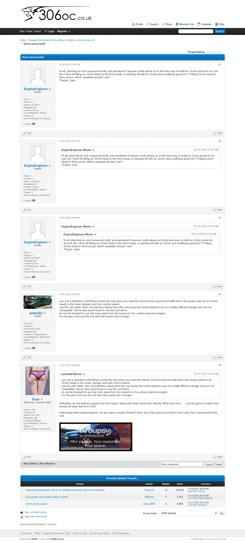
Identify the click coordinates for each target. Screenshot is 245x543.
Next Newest (47, 463)
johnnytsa (202, 505)
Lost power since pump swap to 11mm (47, 496)
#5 (219, 365)
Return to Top (80, 533)
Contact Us (26, 533)
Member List (186, 24)
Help (221, 24)
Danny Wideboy (205, 498)
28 (166, 490)
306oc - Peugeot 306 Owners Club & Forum (42, 40)
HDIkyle (149, 496)
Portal (139, 24)
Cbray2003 (149, 503)
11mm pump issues (36, 503)
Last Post (192, 491)
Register (62, 31)
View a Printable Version (36, 512)
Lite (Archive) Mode (99, 533)
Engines (71, 40)
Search (154, 24)
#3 (219, 218)
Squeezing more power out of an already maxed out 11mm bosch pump (65, 490)
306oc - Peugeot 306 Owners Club (52, 533)
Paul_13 (149, 490)
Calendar (206, 24)
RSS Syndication (121, 533)
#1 (219, 64)
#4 (219, 294)
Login (51, 31)
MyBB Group (57, 539)
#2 (219, 141)
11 (166, 503)
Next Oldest (30, 463)
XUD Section (84, 40)
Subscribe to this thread (36, 516)
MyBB (34, 539)
